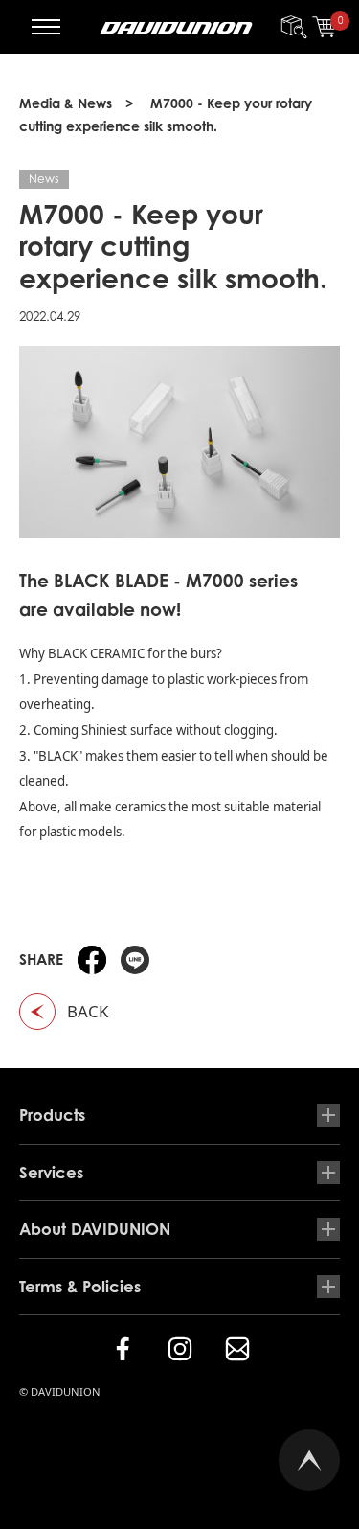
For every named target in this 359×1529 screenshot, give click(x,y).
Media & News (65, 103)
